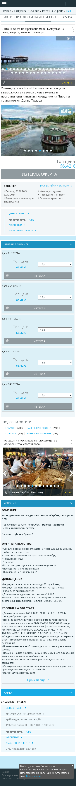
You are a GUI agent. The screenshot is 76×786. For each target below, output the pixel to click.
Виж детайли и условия (55, 185)
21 (12, 73)
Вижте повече (33, 776)
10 (36, 69)
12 (43, 69)
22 (16, 73)
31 (49, 73)
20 (73, 69)
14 (51, 69)
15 (55, 69)
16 (58, 69)
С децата (11, 433)
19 (69, 69)
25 (27, 73)
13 (47, 69)
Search (52, 4)
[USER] (61, 4)
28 (38, 73)
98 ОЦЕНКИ (15, 225)
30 (45, 73)
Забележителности (39, 428)
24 (23, 73)
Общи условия (10, 775)
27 (34, 73)
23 (19, 73)
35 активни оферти (21, 230)
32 (53, 73)
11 (40, 69)
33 (56, 73)
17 (62, 69)
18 (66, 69)
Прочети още (36, 680)
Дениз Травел (17, 213)
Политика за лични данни (16, 778)
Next (71, 475)
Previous (4, 475)
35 (64, 73)
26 (31, 73)
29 (42, 73)
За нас (5, 771)
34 (60, 73)
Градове (11, 428)
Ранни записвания (39, 433)
